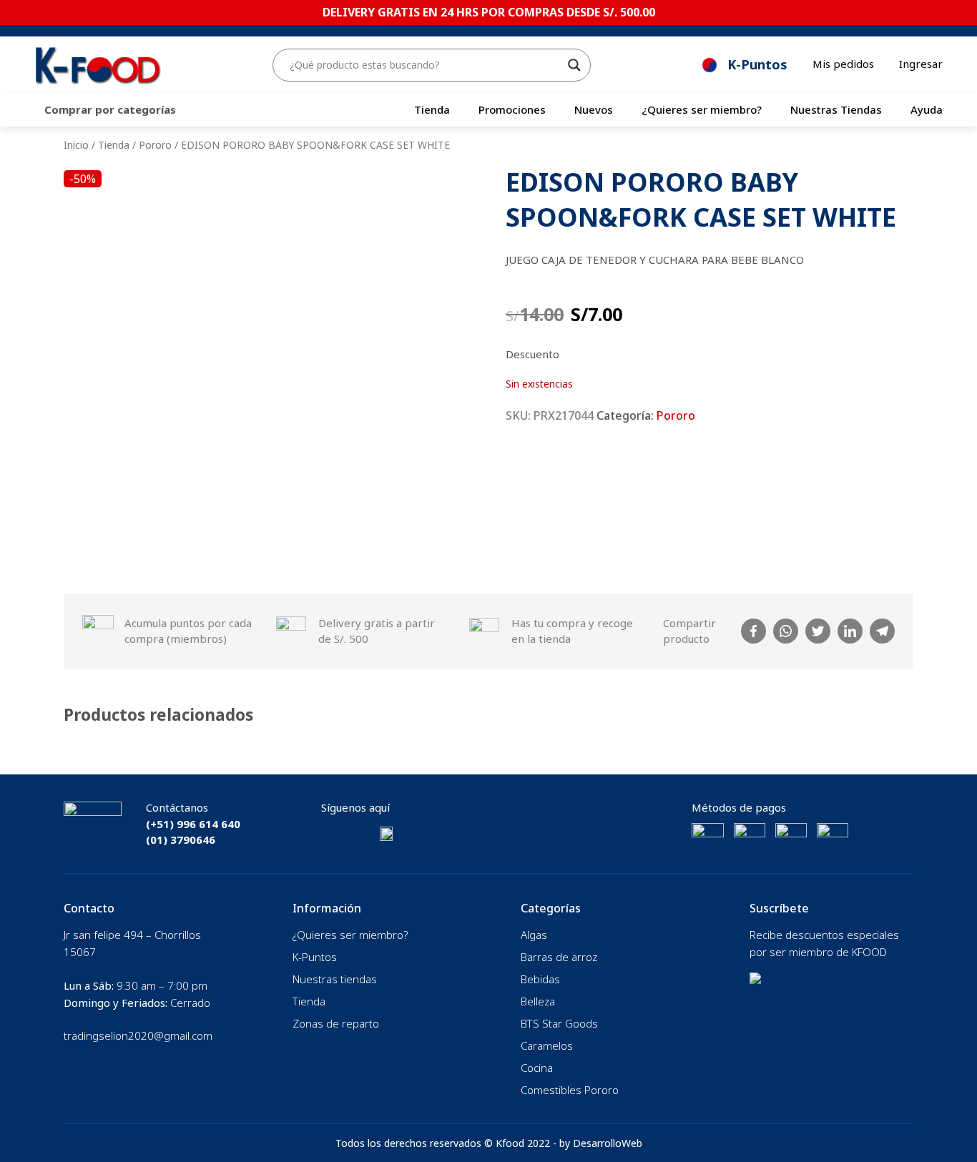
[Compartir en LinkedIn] (850, 631)
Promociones (512, 109)
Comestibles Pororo (570, 1090)
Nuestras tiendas (335, 979)
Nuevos (593, 109)
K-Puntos (315, 957)
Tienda (432, 109)
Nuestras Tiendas (836, 109)
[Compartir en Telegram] (882, 631)
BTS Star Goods (559, 1023)
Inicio (76, 145)
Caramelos (547, 1045)
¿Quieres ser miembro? (702, 109)
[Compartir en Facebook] (753, 631)
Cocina (537, 1067)
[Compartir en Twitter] (817, 631)
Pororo (155, 145)
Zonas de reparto (336, 1023)
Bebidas (540, 979)
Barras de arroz (559, 957)
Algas (534, 934)
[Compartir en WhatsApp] (785, 631)
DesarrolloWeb (607, 1143)
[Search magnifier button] (574, 65)
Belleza (538, 1001)
